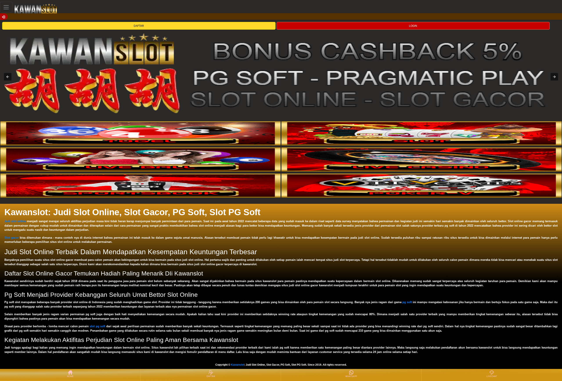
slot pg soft (97, 326)
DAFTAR (139, 25)
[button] (7, 76)
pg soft (407, 302)
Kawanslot (237, 364)
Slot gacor (11, 237)
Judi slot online (15, 221)
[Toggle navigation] (6, 7)
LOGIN (413, 25)
